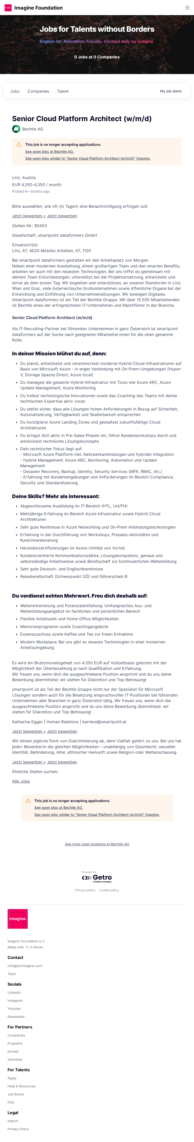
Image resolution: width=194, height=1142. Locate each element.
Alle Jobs (21, 781)
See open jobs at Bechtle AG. (49, 151)
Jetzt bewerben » (29, 215)
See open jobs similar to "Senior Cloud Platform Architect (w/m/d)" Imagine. (88, 158)
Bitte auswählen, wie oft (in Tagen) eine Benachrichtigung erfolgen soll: (80, 206)
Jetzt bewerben (62, 215)
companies (38, 91)
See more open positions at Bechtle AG (97, 844)
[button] (8, 7)
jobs (14, 91)
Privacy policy (85, 890)
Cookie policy (109, 890)
